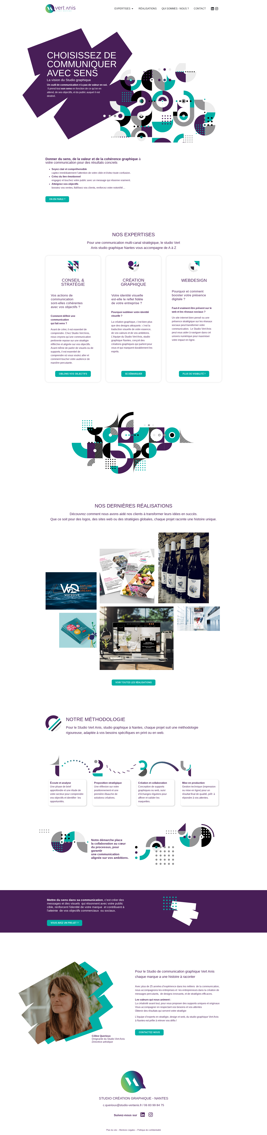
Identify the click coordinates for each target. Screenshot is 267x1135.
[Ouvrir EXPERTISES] (132, 8)
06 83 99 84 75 (154, 1105)
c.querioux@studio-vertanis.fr (122, 1105)
